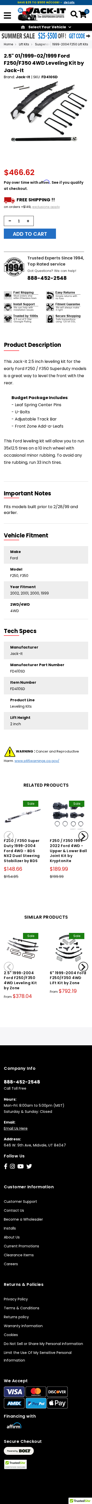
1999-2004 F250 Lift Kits (70, 44)
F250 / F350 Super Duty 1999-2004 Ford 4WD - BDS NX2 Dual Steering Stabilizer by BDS (22, 850)
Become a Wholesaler (23, 1219)
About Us (12, 1237)
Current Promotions (21, 1246)
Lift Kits (24, 44)
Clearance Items (19, 1255)
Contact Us (14, 1210)
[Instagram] (12, 1166)
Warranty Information (23, 1325)
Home (8, 44)
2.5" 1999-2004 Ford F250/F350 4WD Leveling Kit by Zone (20, 980)
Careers (11, 1263)
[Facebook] (5, 1166)
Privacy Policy (16, 1299)
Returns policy (16, 1317)
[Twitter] (29, 1166)
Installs (10, 1228)
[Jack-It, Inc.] (41, 13)
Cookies (11, 1334)
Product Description (32, 345)
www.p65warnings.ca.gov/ (37, 760)
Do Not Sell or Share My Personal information (43, 1343)
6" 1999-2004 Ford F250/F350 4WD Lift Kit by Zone (68, 978)
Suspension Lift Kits (49, 44)
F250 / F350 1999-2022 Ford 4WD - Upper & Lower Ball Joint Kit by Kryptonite (68, 850)
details (69, 2)
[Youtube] (20, 1166)
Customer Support (20, 1201)
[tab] (36, 345)
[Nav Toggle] (7, 16)
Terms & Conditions (21, 1308)
